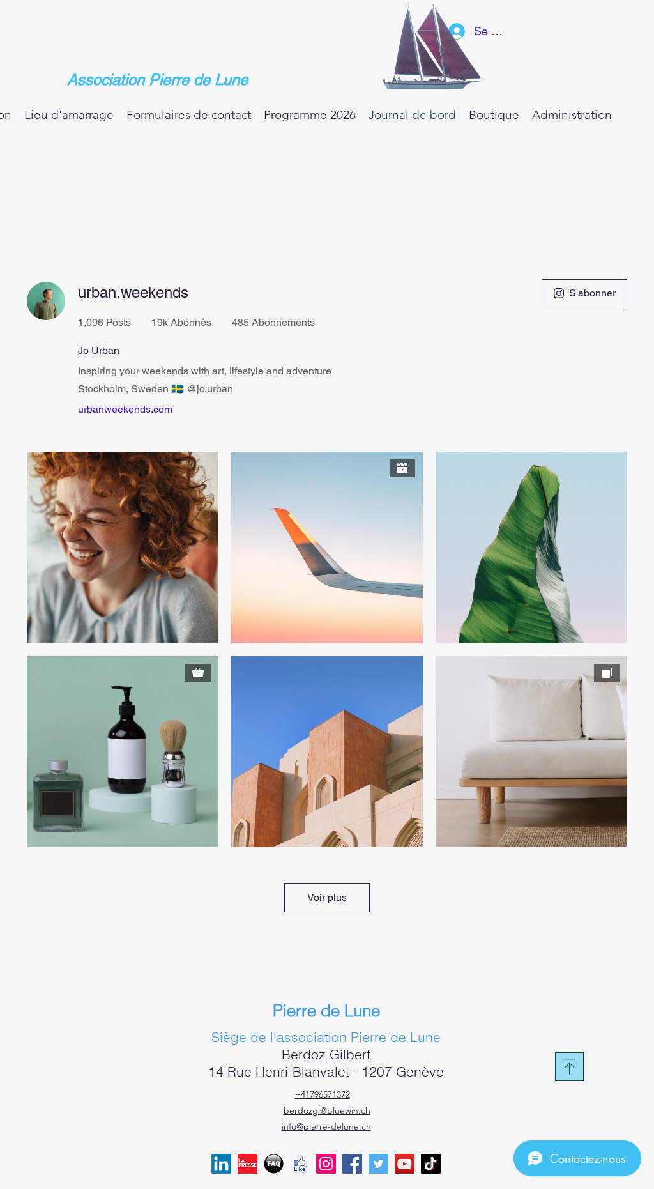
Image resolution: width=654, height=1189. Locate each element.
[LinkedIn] (221, 1164)
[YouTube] (404, 1164)
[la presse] (247, 1164)
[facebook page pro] (300, 1164)
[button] (494, 113)
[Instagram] (326, 1164)
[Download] (569, 1066)
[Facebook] (352, 1164)
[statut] (274, 1164)
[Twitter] (378, 1164)
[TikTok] (431, 1164)
